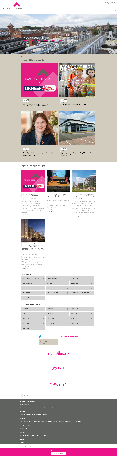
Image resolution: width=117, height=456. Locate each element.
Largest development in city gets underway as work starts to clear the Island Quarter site (33, 247)
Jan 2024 (64, 352)
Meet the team (34, 444)
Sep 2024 (26, 340)
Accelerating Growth (31, 278)
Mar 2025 (64, 329)
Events (25, 295)
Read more (25, 214)
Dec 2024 (64, 334)
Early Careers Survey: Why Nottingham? (76, 104)
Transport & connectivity (36, 437)
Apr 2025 (26, 329)
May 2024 (26, 346)
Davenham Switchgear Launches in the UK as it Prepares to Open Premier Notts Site (76, 154)
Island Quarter (28, 306)
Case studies (43, 444)
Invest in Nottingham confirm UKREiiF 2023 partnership (32, 196)
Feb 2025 (26, 334)
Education (64, 289)
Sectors (22, 448)
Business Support (25, 444)
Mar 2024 (26, 352)
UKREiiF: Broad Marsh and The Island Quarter (60, 195)
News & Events (34, 57)
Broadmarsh (65, 278)
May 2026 (26, 323)
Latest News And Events (69, 306)
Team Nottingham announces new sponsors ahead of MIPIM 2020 (83, 196)
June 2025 (64, 323)
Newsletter (58, 413)
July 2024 (64, 340)
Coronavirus (65, 284)
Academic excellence (50, 437)
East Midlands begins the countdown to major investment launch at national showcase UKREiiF (39, 154)
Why (58, 382)
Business (26, 284)
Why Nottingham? (26, 434)
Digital (26, 289)
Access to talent (24, 437)
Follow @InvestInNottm (69, 366)
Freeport (64, 301)
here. (81, 450)
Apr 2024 (64, 346)
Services (23, 441)
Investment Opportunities (28, 431)
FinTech (26, 301)
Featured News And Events (70, 295)
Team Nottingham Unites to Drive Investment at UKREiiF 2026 (37, 105)
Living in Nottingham (61, 437)
